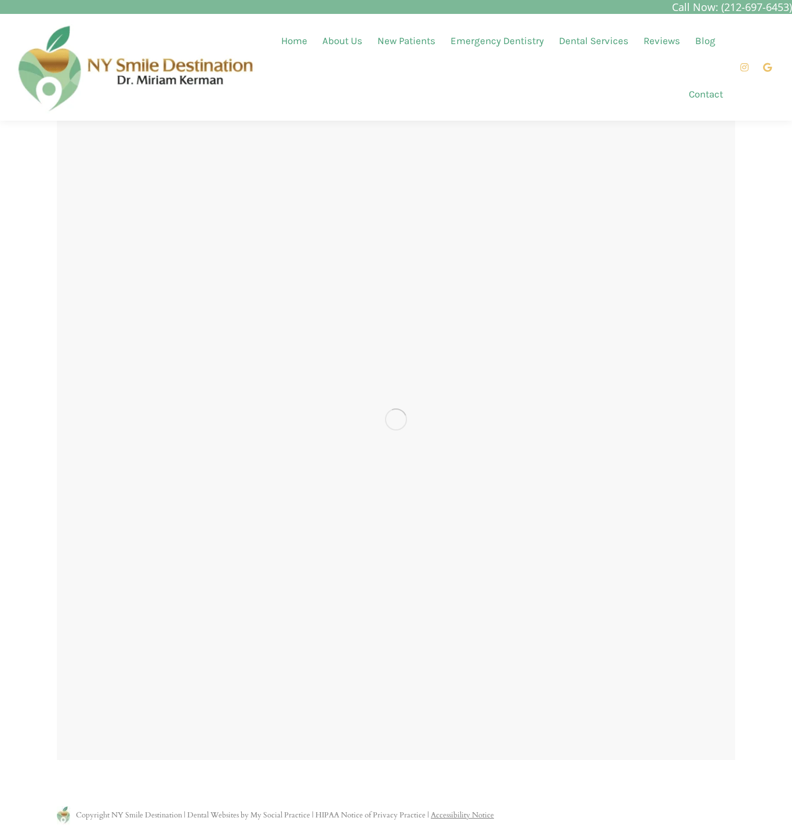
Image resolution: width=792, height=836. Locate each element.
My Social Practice (279, 815)
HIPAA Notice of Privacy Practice (370, 815)
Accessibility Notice (462, 815)
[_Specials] (396, 419)
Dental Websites (213, 815)
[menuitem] (294, 40)
